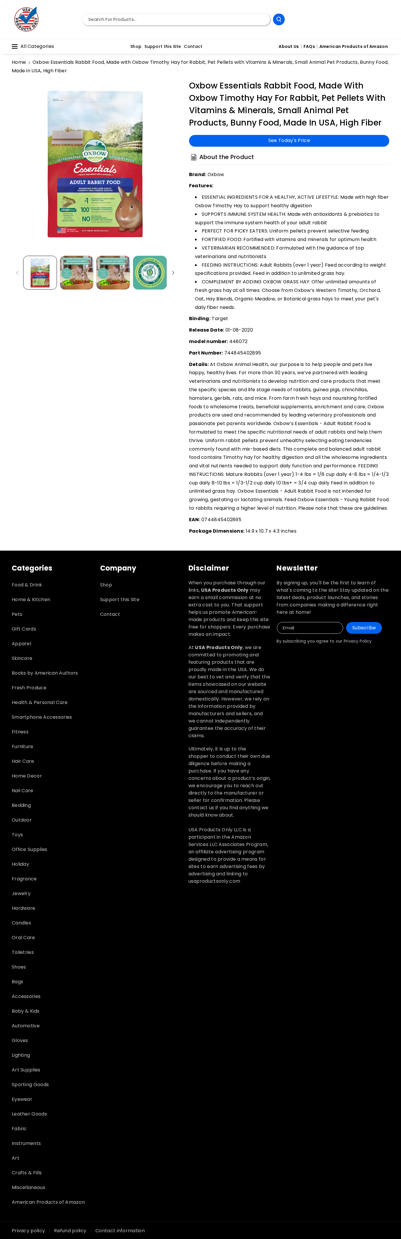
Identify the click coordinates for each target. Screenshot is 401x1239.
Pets (17, 614)
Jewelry (21, 893)
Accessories (26, 996)
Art (15, 1158)
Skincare (22, 658)
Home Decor (27, 776)
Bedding (21, 805)
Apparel (21, 643)
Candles (21, 922)
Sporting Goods (30, 1084)
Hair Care (23, 761)
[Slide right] (173, 272)
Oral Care (23, 937)
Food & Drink (27, 584)
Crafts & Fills (27, 1172)
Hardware (23, 908)
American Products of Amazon (48, 1202)
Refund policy (70, 1230)
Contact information (120, 1230)
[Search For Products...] (279, 19)
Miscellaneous (28, 1187)
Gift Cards (24, 629)
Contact (110, 614)
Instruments (26, 1143)
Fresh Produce (29, 687)
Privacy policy (28, 1230)
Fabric (19, 1128)
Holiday (20, 864)
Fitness (20, 731)
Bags (17, 981)
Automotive (26, 1025)
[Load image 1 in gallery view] (40, 273)
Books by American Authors (45, 673)
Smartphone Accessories (42, 717)
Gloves (20, 1040)
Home (19, 62)
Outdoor (22, 820)
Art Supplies (26, 1069)
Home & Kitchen (31, 599)
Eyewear (22, 1099)
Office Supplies (30, 849)
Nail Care (22, 790)
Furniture (22, 746)
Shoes (19, 967)
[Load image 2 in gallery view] (77, 273)
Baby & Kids (25, 1011)
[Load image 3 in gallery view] (113, 273)
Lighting (21, 1055)
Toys (17, 834)
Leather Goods (29, 1114)
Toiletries (23, 952)
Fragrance (24, 878)
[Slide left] (17, 272)
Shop (106, 584)
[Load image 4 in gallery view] (150, 273)
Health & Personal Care (40, 702)
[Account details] (382, 19)
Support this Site (119, 599)
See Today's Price (289, 140)
